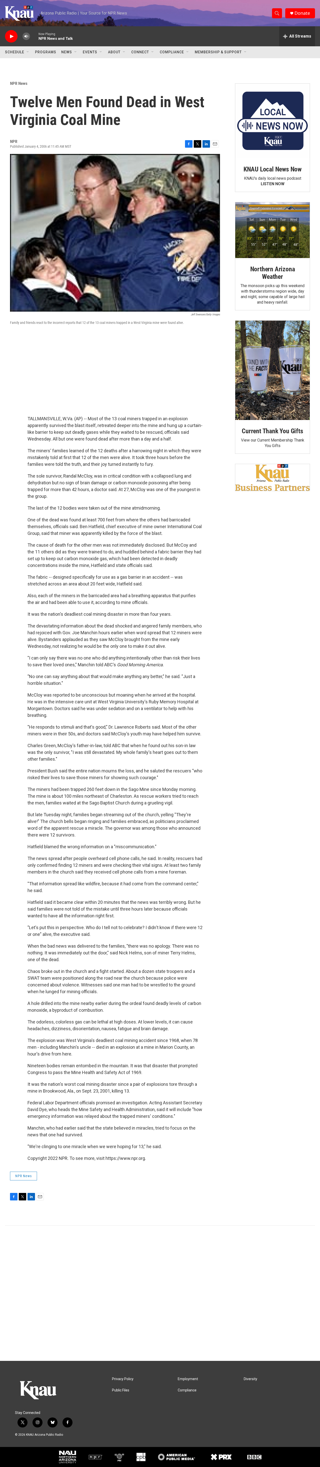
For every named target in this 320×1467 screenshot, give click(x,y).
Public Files (120, 1390)
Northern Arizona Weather (272, 272)
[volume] (26, 36)
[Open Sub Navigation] (28, 52)
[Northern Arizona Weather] (272, 230)
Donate (302, 13)
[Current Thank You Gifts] (272, 370)
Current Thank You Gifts (272, 431)
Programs (45, 52)
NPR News (19, 83)
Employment (188, 1379)
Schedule (14, 52)
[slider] (34, 36)
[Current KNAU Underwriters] (272, 477)
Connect (140, 52)
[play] (11, 36)
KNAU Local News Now (273, 169)
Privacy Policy (123, 1379)
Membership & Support (218, 52)
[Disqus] (160, 1293)
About (114, 52)
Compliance (172, 52)
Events (90, 52)
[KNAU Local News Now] (272, 121)
